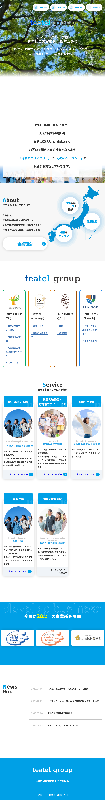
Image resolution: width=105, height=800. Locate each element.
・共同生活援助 (13, 362)
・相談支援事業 (89, 340)
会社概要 (43, 7)
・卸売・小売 (37, 325)
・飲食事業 (62, 332)
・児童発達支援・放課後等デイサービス (14, 351)
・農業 (60, 325)
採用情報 (78, 7)
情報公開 (61, 7)
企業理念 (25, 244)
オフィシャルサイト (18, 474)
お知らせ (96, 7)
